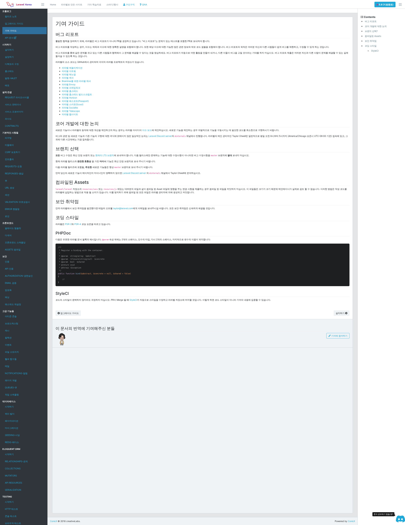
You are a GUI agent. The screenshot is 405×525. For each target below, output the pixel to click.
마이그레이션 (11, 428)
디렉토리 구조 (12, 64)
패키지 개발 (11, 380)
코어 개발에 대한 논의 (376, 26)
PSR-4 (77, 224)
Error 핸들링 (12, 209)
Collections (13, 468)
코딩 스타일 (371, 45)
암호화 (8, 290)
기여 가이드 (11, 30)
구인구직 (130, 4)
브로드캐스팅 (11, 323)
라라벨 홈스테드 (70, 91)
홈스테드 (9, 71)
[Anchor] (81, 34)
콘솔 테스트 (11, 516)
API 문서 (9, 37)
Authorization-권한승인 (19, 275)
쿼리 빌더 (9, 413)
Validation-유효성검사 (17, 202)
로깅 (7, 216)
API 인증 (9, 268)
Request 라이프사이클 (17, 97)
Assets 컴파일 (13, 249)
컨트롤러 (9, 159)
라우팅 (8, 138)
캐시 (7, 330)
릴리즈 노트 (11, 16)
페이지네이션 (11, 420)
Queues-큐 (11, 387)
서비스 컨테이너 (13, 104)
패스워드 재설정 (13, 304)
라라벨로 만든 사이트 (71, 4)
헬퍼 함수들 (11, 359)
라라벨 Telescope (71, 111)
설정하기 (9, 57)
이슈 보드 (147, 130)
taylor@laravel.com (123, 208)
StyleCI (133, 299)
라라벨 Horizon (69, 97)
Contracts (12, 125)
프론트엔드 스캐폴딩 (15, 242)
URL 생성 (9, 187)
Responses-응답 (14, 173)
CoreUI (53, 521)
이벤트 (8, 344)
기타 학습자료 (94, 4)
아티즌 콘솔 (11, 316)
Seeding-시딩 (12, 435)
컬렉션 (8, 337)
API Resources (13, 482)
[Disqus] (202, 389)
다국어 (8, 235)
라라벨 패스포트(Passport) (75, 101)
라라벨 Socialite (70, 107)
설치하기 (9, 49)
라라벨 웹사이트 (70, 114)
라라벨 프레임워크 (71, 87)
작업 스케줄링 (12, 394)
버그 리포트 (371, 21)
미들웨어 (9, 145)
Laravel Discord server (160, 136)
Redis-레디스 (12, 442)
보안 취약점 (371, 41)
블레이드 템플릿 (13, 228)
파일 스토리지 (12, 352)
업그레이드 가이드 (14, 23)
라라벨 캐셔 (68, 77)
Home (53, 4)
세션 (7, 194)
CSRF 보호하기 (12, 152)
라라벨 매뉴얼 (69, 74)
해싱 (7, 297)
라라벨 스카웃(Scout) (72, 104)
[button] (385, 4)
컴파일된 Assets (373, 36)
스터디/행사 (112, 4)
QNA (144, 4)
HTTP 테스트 (11, 509)
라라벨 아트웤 (69, 71)
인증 (7, 261)
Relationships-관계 (16, 461)
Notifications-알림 (16, 373)
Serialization (13, 489)
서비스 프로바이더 (14, 111)
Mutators (11, 475)
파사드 (8, 118)
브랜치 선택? (371, 31)
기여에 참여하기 (339, 335)
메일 (7, 366)
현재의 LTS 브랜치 (104, 155)
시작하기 (9, 406)
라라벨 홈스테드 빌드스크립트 (77, 94)
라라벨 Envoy (68, 84)
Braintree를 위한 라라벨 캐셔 (76, 81)
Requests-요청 (13, 166)
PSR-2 (68, 224)
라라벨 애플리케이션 (72, 67)
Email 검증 (10, 283)
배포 (7, 85)
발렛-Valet (11, 78)
